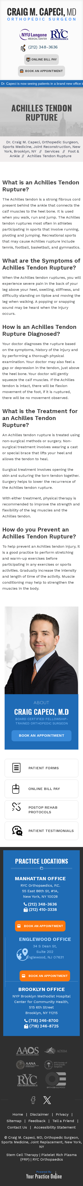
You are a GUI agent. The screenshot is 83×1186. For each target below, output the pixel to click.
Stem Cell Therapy (22, 1155)
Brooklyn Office (41, 989)
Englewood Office (45, 939)
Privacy (62, 1114)
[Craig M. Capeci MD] (41, 14)
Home (17, 1114)
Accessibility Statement (55, 1127)
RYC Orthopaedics (48, 1159)
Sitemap (14, 1121)
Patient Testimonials (51, 831)
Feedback (36, 1121)
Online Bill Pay (44, 59)
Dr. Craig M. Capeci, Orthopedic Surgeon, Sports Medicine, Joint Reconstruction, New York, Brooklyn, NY (41, 146)
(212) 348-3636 (43, 47)
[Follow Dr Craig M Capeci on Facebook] (33, 1100)
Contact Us (17, 1127)
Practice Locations (41, 860)
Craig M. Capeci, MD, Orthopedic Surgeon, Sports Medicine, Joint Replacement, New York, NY (41, 1142)
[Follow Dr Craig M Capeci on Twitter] (47, 1100)
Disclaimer (39, 1114)
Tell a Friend (63, 1121)
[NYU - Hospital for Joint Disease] (34, 34)
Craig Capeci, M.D (41, 708)
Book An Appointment (44, 71)
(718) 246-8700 (43, 1020)
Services (52, 151)
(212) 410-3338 (43, 909)
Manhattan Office (40, 878)
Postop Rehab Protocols (42, 809)
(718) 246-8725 (44, 1026)
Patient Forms (43, 768)
